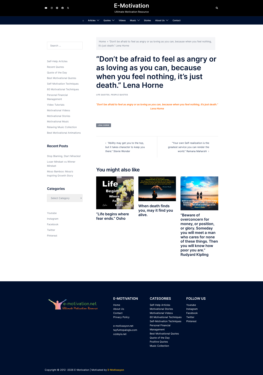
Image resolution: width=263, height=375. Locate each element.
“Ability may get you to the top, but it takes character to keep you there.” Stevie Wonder (125, 147)
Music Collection (159, 345)
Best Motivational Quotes (61, 78)
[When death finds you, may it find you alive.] (157, 188)
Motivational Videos (58, 110)
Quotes (107, 20)
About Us (160, 20)
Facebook (52, 224)
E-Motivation (131, 5)
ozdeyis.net (119, 334)
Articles (92, 20)
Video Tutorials (55, 104)
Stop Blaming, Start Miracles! (64, 156)
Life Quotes (103, 95)
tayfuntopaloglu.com (125, 329)
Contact (177, 20)
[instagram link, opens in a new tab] (51, 8)
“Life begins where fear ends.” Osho (112, 216)
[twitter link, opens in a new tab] (68, 8)
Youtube (52, 213)
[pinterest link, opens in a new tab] (57, 8)
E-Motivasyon (116, 369)
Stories (147, 20)
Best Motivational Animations (64, 132)
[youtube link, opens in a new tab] (46, 8)
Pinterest (52, 235)
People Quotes (119, 95)
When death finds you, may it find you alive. (155, 210)
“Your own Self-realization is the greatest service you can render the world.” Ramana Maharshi (188, 147)
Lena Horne (103, 125)
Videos (122, 20)
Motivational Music (58, 121)
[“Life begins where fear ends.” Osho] (115, 192)
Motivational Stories (58, 115)
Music (133, 20)
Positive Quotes (159, 341)
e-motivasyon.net (123, 325)
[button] (217, 8)
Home (102, 41)
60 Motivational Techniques (63, 89)
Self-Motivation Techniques (63, 83)
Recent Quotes (55, 66)
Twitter (51, 229)
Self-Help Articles (57, 61)
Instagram (52, 218)
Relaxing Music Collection (62, 127)
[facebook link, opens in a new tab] (62, 8)
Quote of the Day (57, 72)
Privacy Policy (121, 317)
